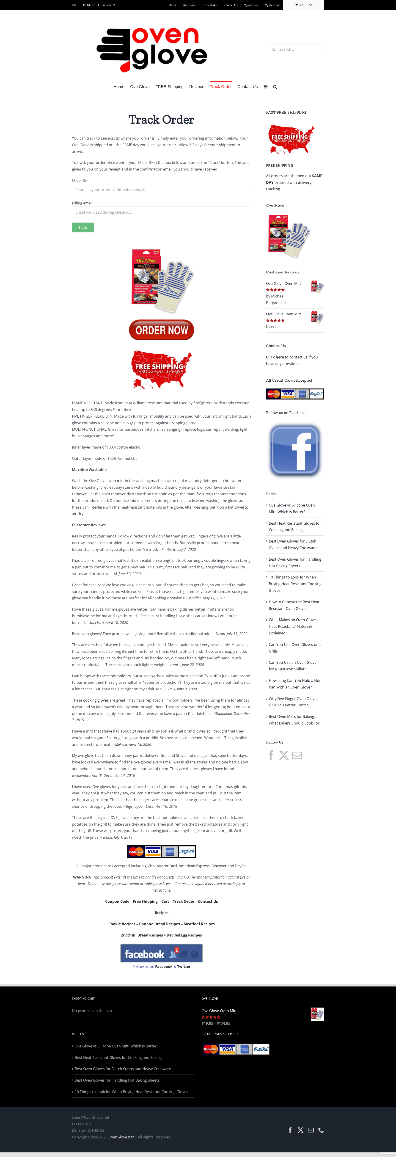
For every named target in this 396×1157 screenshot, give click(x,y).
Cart (165, 901)
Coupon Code (117, 901)
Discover (219, 865)
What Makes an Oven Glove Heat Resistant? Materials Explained (292, 626)
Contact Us (208, 901)
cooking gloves (96, 700)
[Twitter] (284, 755)
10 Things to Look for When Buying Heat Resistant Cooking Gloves (295, 584)
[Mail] (297, 755)
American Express (194, 865)
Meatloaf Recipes (199, 923)
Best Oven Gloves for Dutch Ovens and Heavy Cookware (123, 1068)
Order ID (79, 180)
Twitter (183, 966)
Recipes (161, 912)
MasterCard (167, 865)
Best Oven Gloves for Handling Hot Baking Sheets (117, 1080)
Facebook (164, 966)
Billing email (82, 203)
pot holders (121, 675)
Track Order (183, 901)
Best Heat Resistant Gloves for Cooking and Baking (118, 1057)
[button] (275, 86)
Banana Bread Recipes (159, 923)
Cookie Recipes (121, 923)
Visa (151, 865)
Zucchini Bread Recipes (142, 935)
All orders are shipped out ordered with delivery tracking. (294, 182)
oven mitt (115, 480)
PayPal (241, 865)
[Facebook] (271, 755)
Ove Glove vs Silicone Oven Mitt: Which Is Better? (116, 1046)
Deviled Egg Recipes (184, 935)
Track (83, 227)
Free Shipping (145, 901)
